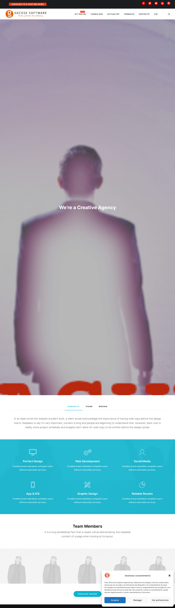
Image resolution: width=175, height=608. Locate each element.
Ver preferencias (160, 600)
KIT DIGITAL (80, 14)
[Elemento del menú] (144, 3)
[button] (169, 575)
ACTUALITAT (113, 14)
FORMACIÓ (129, 14)
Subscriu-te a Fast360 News (28, 4)
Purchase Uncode (87, 594)
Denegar (137, 600)
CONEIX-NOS (97, 14)
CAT (156, 14)
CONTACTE (144, 14)
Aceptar (115, 600)
